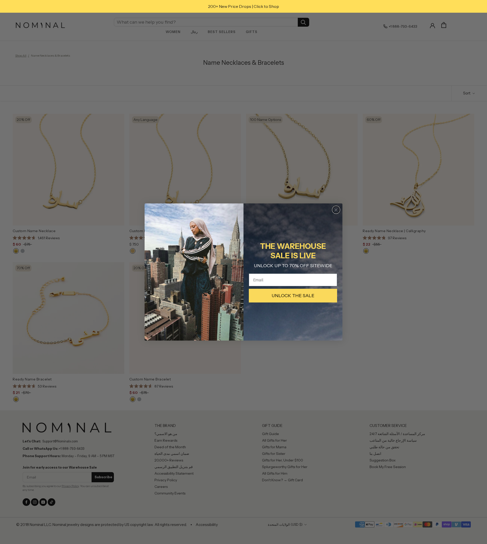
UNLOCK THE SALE (293, 295)
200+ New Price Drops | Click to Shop (243, 6)
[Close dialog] (336, 210)
